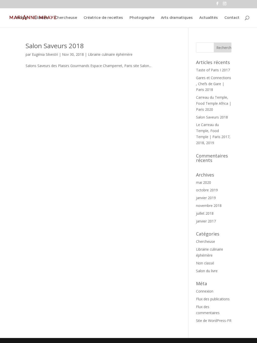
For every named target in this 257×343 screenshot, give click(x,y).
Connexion (204, 291)
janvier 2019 (206, 197)
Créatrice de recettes (103, 18)
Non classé (205, 263)
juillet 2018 (205, 213)
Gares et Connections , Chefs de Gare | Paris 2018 (213, 83)
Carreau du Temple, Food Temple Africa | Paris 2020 (213, 103)
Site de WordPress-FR (213, 320)
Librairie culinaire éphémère (110, 54)
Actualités (208, 18)
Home (22, 18)
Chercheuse (66, 18)
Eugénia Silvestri (45, 54)
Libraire (41, 18)
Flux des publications (213, 299)
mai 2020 (203, 182)
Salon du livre (207, 270)
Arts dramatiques (177, 18)
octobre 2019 (207, 190)
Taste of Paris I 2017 (213, 70)
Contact (231, 18)
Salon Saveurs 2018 (55, 45)
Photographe (142, 18)
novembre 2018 (209, 205)
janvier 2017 (206, 221)
